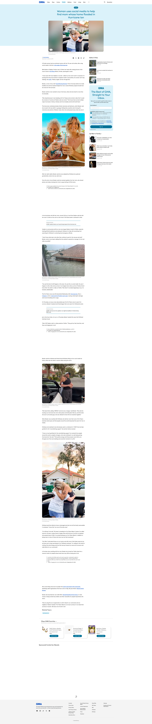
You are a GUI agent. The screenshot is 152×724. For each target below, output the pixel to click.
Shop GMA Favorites (48, 621)
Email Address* (93, 105)
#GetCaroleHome (66, 329)
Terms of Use (108, 120)
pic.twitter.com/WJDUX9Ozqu (53, 330)
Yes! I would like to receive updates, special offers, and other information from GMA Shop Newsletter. (101, 114)
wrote (50, 79)
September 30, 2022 (71, 331)
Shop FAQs (94, 703)
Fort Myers (52, 71)
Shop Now (54, 636)
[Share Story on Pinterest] (79, 58)
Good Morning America (61, 83)
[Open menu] (88, 2)
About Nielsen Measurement (83, 709)
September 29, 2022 (71, 562)
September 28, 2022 (70, 188)
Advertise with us (72, 715)
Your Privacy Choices (72, 709)
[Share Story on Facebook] (73, 58)
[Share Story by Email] (81, 58)
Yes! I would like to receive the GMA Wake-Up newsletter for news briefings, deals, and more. (101, 117)
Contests (70, 703)
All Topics (93, 711)
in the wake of (60, 65)
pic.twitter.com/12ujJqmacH (53, 187)
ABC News (94, 705)
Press (81, 711)
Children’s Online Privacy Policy (71, 712)
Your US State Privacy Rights (84, 704)
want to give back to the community (71, 586)
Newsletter (109, 2)
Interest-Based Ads (84, 706)
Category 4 (45, 296)
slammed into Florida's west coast (59, 296)
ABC (93, 707)
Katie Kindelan (46, 57)
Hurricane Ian (64, 65)
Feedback (82, 713)
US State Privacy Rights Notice (98, 123)
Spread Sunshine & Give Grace (70, 594)
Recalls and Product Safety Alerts (107, 706)
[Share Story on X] (76, 58)
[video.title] (76, 36)
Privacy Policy (109, 122)
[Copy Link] (84, 58)
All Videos (94, 709)
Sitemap (105, 703)
